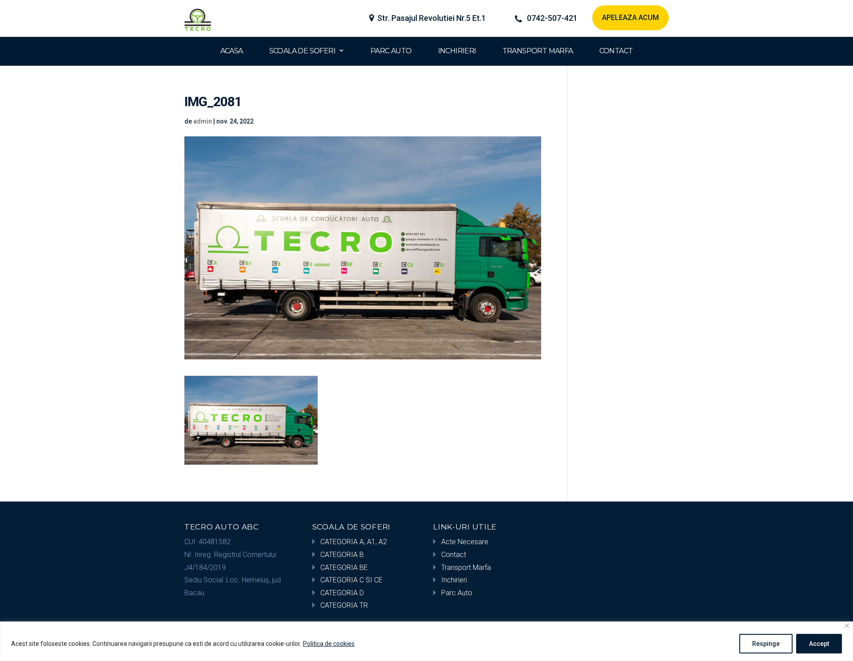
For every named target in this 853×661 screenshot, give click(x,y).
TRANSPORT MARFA (537, 51)
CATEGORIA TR (344, 605)
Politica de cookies (329, 643)
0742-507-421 (552, 18)
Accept (819, 643)
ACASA (231, 51)
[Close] (847, 626)
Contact (453, 554)
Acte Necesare (464, 542)
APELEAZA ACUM (630, 17)
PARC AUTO (391, 51)
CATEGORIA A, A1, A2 (353, 542)
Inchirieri (454, 580)
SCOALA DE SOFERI (302, 51)
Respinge (766, 643)
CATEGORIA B (342, 554)
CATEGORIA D (342, 593)
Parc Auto (456, 593)
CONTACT (616, 51)
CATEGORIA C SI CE (351, 580)
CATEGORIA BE (344, 567)
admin (202, 121)
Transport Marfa (466, 567)
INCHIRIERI (457, 51)
